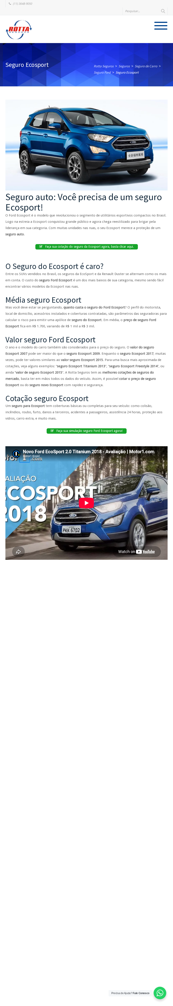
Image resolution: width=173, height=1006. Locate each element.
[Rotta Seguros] (18, 29)
